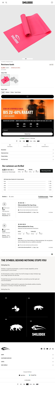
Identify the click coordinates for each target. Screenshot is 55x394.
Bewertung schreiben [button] (46, 170)
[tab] (43, 197)
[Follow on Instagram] (44, 349)
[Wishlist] (27, 96)
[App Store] (22, 375)
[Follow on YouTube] (47, 349)
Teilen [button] (37, 212)
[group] (9, 170)
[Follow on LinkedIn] (53, 349)
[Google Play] (32, 375)
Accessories (3, 61)
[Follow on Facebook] (41, 349)
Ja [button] (32, 212)
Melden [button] (34, 212)
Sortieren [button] (4, 196)
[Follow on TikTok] (50, 349)
